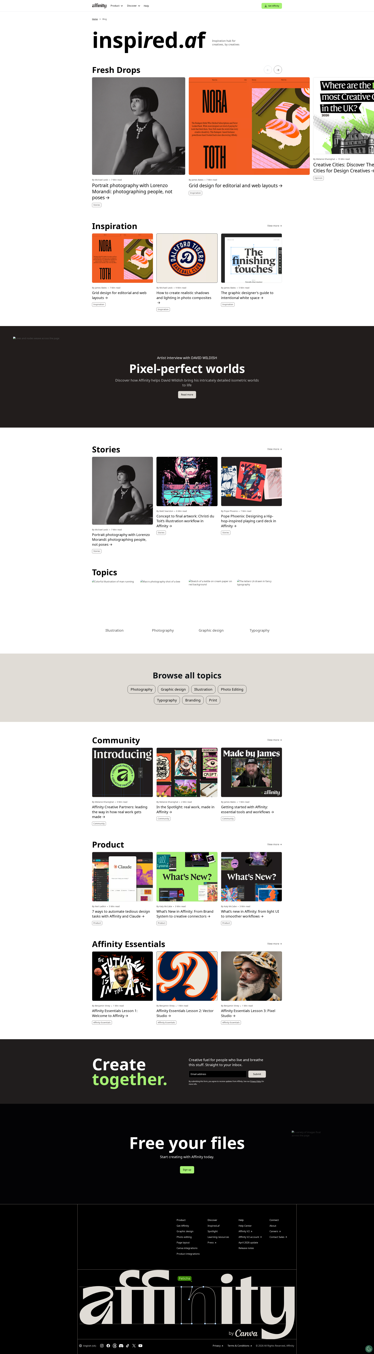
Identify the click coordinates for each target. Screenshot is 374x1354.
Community (99, 823)
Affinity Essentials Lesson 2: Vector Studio (185, 1013)
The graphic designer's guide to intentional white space (247, 295)
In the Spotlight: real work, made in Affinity (185, 809)
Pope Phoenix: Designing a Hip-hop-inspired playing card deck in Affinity (248, 521)
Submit (257, 1074)
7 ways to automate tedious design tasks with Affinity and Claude (121, 914)
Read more (187, 394)
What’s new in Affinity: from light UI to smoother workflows (250, 914)
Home (95, 19)
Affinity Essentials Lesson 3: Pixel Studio (248, 1013)
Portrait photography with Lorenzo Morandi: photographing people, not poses (132, 191)
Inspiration (195, 193)
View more (274, 226)
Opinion (318, 178)
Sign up (187, 1169)
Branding (193, 700)
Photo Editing (232, 689)
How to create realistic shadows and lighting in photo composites (183, 297)
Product (97, 923)
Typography (167, 700)
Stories (96, 204)
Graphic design (173, 689)
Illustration (203, 689)
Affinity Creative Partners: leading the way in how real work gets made (119, 811)
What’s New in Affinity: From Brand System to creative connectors (184, 914)
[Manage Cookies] (369, 1349)
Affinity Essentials (102, 1022)
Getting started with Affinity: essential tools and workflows (247, 809)
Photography (141, 689)
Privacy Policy (255, 1081)
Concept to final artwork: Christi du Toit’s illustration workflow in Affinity (185, 521)
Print (213, 700)
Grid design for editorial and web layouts (236, 185)
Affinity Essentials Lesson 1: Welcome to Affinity (114, 1013)
